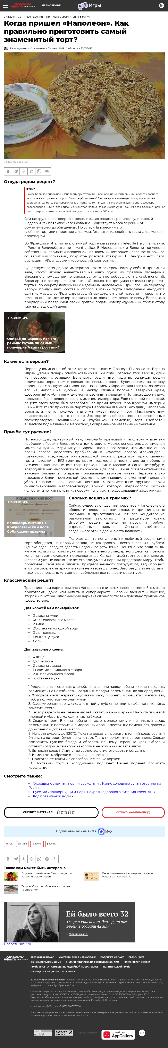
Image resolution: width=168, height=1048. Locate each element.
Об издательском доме (46, 962)
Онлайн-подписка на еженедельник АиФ (92, 962)
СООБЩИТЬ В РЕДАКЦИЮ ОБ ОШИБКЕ (53, 971)
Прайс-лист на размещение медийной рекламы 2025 (64, 966)
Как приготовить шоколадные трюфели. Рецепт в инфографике (127, 875)
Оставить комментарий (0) (133, 812)
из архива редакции (16, 161)
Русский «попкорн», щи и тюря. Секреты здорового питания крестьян (92, 792)
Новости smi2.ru (17, 944)
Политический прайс (116, 966)
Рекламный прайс (42, 957)
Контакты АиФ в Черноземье (77, 957)
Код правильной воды (52, 796)
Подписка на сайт (112, 957)
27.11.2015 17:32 (12, 16)
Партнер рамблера (87, 1032)
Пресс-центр (136, 957)
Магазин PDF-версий (137, 962)
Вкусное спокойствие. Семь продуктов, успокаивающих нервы (47, 875)
